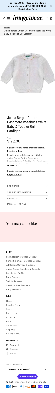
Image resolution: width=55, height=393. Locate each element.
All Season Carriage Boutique (20, 265)
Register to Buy (14, 151)
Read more (12, 165)
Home (7, 27)
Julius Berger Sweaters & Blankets (23, 269)
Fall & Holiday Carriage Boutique (21, 257)
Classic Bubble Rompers (18, 285)
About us (10, 317)
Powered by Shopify (36, 382)
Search (9, 309)
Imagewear (20, 382)
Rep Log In (11, 313)
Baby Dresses (13, 277)
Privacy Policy (13, 333)
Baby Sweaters (13, 289)
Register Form (13, 305)
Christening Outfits (15, 273)
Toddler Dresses (14, 281)
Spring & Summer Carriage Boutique (23, 261)
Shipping (10, 329)
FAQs (8, 321)
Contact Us (11, 325)
